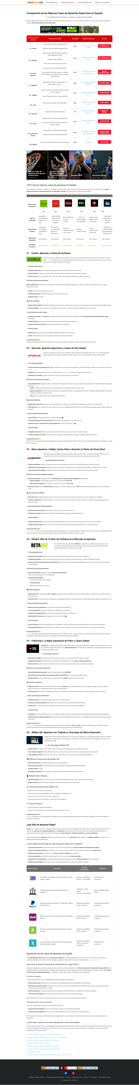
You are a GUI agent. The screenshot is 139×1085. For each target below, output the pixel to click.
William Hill (30, 816)
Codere (49, 260)
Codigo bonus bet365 (34, 1052)
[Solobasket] (35, 2)
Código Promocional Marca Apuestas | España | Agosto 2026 (45, 1034)
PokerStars (30, 725)
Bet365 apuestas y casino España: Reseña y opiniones (43, 1040)
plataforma (66, 372)
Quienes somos (77, 1077)
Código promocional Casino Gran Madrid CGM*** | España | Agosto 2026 (49, 1055)
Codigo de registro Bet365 (36, 1077)
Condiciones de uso (104, 1077)
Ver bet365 (88, 142)
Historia (68, 1077)
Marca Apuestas (31, 531)
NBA (30, 369)
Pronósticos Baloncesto (84, 2)
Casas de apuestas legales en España (39, 1043)
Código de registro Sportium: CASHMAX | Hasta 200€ (43, 1046)
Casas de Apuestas (51, 2)
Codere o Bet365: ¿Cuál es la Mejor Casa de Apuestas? (44, 1049)
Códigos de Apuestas (67, 2)
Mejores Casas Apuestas (102, 2)
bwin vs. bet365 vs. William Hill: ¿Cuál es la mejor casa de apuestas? (47, 1037)
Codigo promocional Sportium (55, 1077)
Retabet (29, 633)
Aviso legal (94, 1077)
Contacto (86, 1077)
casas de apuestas (93, 960)
